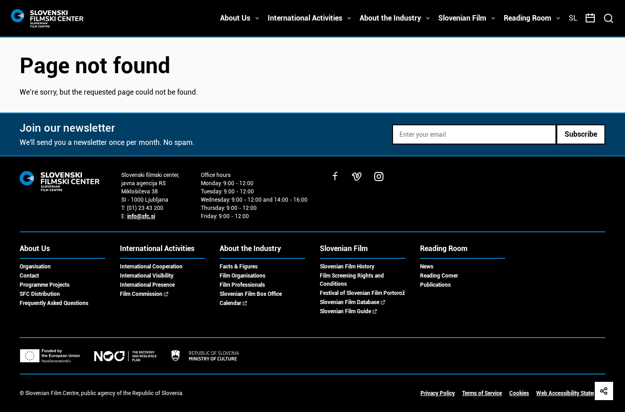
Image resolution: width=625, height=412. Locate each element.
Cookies (519, 393)
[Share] (604, 391)
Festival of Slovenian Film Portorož (362, 293)
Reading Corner (439, 276)
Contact (29, 276)
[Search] (608, 18)
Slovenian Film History (347, 266)
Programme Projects (45, 285)
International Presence (147, 285)
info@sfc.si (141, 216)
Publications (435, 285)
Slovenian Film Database (349, 302)
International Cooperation (151, 266)
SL (573, 18)
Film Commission (141, 294)
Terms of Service (482, 393)
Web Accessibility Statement (570, 393)
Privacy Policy (437, 393)
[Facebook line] (334, 176)
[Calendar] (590, 18)
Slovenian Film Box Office (251, 294)
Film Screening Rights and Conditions (352, 280)
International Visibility (146, 276)
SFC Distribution (40, 294)
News (426, 266)
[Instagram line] (378, 176)
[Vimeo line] (356, 176)
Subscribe (581, 134)
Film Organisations (242, 276)
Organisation (35, 266)
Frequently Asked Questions (54, 303)
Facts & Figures (239, 266)
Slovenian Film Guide (345, 311)
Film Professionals (242, 285)
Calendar (230, 303)
